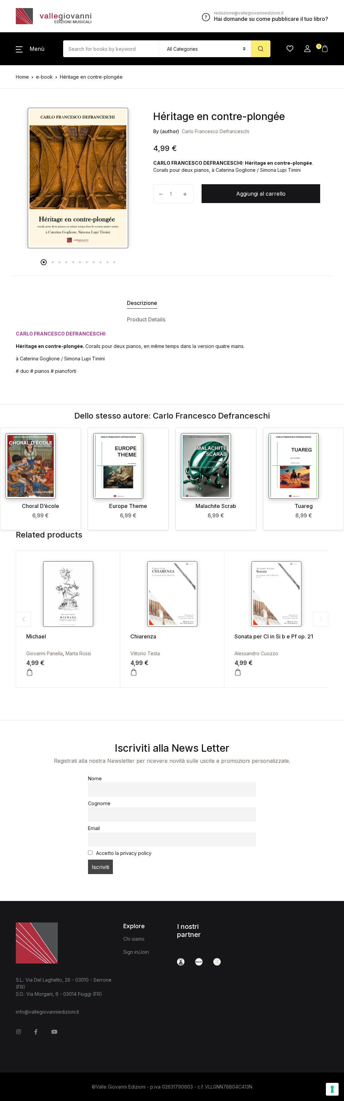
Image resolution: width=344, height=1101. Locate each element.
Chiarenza (143, 636)
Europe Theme (128, 506)
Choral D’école (40, 506)
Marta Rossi (78, 653)
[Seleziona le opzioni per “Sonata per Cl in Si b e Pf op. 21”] (237, 672)
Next (320, 619)
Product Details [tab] (146, 319)
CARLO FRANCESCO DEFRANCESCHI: (61, 334)
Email (94, 828)
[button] (30, 48)
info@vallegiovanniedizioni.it (47, 1012)
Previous (23, 619)
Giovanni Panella (44, 653)
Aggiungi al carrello (261, 193)
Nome (95, 778)
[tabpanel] (78, 178)
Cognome (99, 803)
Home (22, 77)
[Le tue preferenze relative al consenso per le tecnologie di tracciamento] (332, 1089)
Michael (36, 636)
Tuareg (304, 506)
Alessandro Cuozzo (256, 653)
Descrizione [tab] (142, 303)
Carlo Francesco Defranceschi (215, 131)
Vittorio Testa (145, 653)
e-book (44, 77)
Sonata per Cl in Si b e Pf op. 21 (273, 636)
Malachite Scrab (216, 506)
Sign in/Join (136, 952)
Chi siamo (133, 939)
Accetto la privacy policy (123, 853)
